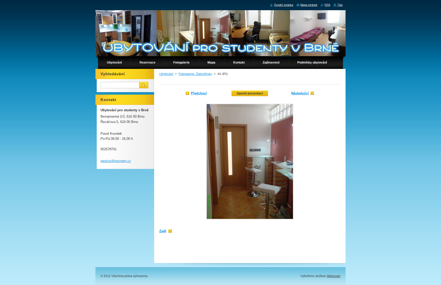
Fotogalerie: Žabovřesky (195, 74)
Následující (300, 93)
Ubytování (166, 74)
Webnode (333, 276)
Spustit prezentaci (250, 93)
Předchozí (199, 93)
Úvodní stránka (283, 4)
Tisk (340, 4)
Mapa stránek (308, 4)
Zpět (162, 231)
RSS (327, 4)
